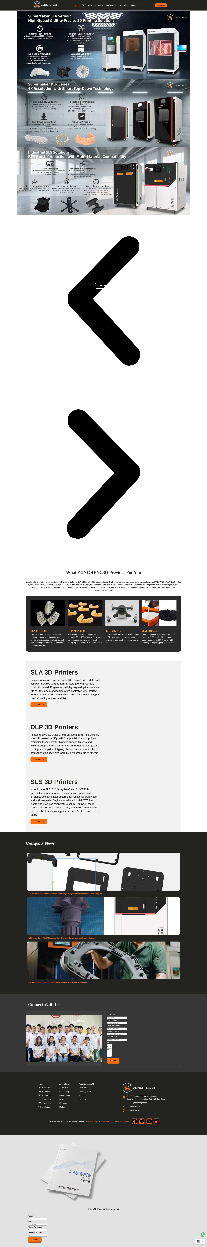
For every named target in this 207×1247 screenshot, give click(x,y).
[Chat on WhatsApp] (203, 1237)
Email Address (112, 1020)
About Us (123, 5)
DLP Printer (76, 631)
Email (30, 1221)
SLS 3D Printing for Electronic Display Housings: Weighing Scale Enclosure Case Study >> (64, 894)
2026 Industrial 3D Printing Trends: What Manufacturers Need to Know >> (57, 982)
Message (110, 1042)
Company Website (35, 1233)
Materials (99, 5)
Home (76, 5)
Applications (111, 5)
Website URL (112, 1037)
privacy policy (91, 1121)
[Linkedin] (156, 1121)
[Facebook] (134, 1121)
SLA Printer (39, 631)
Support (134, 5)
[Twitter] (141, 1121)
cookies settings (105, 1121)
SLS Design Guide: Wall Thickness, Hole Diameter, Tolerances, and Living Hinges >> (61, 938)
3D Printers (87, 5)
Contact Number (113, 1026)
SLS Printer (113, 631)
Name (30, 1216)
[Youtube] (149, 1121)
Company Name (113, 1031)
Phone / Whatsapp (35, 1227)
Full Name (111, 1015)
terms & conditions (121, 1121)
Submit (113, 1061)
